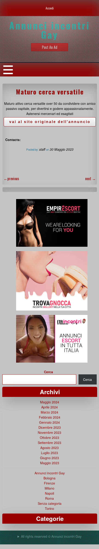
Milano (49, 488)
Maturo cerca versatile (50, 91)
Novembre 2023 (49, 432)
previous (11, 178)
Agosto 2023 (49, 447)
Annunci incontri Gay (50, 473)
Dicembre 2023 (49, 427)
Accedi (50, 8)
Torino (49, 508)
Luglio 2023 (49, 452)
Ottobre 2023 (49, 437)
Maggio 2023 (49, 463)
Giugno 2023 (49, 457)
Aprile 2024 (49, 407)
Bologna (49, 478)
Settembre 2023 (49, 442)
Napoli (49, 493)
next (90, 178)
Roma (49, 498)
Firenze (49, 483)
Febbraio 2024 (49, 417)
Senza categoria (49, 503)
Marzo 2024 (49, 412)
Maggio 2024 (49, 402)
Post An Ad (49, 47)
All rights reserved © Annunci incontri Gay (51, 536)
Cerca (48, 372)
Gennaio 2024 (49, 422)
